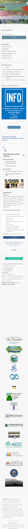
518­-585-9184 (7, 270)
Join (19, 8)
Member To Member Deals (14, 243)
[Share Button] (23, 155)
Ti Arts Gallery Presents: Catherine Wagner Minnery (15, 79)
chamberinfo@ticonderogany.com (11, 282)
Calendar (17, 4)
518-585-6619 (11, 2)
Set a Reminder (14, 237)
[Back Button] (3, 147)
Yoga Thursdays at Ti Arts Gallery (13, 70)
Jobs (24, 4)
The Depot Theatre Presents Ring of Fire (15, 68)
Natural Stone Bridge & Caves (9, 52)
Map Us (20, 2)
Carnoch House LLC (6, 57)
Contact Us (16, 245)
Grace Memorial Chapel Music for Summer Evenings (15, 76)
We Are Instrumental (6, 59)
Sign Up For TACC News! (14, 127)
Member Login (11, 8)
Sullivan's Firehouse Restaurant (9, 50)
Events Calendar (16, 242)
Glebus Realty (5, 47)
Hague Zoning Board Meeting (12, 73)
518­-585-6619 (9, 269)
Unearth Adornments (6, 54)
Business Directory (7, 4)
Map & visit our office (9, 284)
